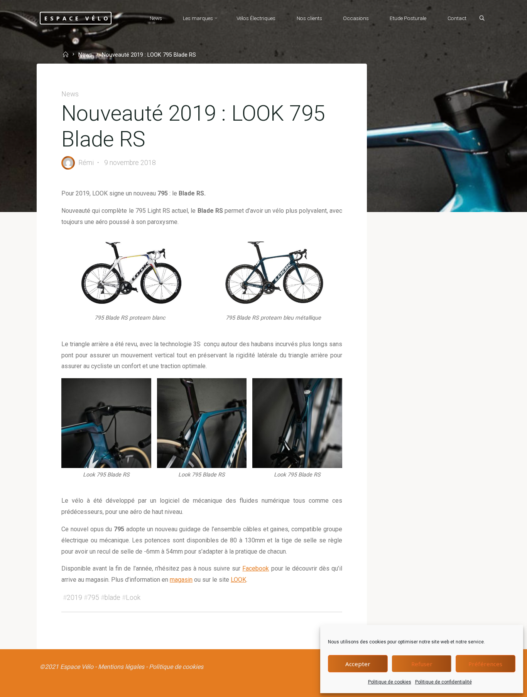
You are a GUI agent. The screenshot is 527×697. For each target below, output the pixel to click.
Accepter (357, 664)
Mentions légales (121, 666)
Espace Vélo (77, 18)
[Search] (482, 18)
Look (133, 597)
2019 (74, 597)
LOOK (238, 579)
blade (112, 597)
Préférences (485, 664)
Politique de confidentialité (443, 682)
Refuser (421, 664)
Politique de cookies (389, 682)
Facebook (255, 568)
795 (93, 597)
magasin (181, 579)
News (85, 55)
